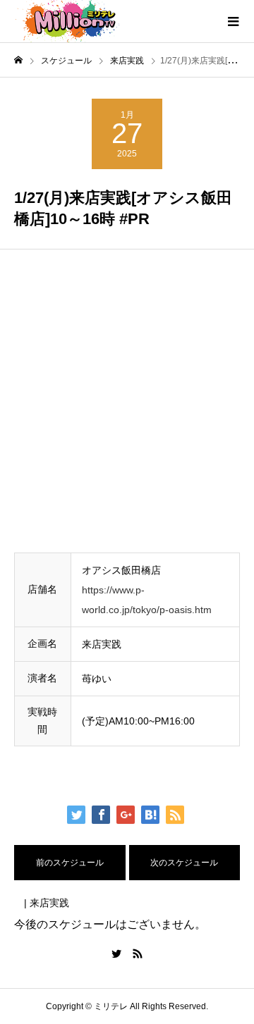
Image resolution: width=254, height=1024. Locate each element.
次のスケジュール (184, 863)
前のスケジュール (70, 863)
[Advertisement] (127, 383)
